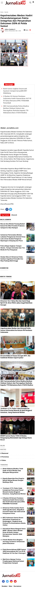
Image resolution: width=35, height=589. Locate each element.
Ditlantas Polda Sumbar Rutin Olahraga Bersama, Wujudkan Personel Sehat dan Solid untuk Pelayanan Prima (14, 510)
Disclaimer (17, 586)
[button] (33, 1)
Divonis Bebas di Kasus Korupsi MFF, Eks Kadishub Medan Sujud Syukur (15, 357)
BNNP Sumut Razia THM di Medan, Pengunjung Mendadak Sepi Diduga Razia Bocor (16, 438)
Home (1, 12)
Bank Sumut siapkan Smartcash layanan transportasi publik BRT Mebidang (15, 91)
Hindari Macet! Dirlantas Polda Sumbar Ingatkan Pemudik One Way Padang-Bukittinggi (11, 259)
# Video (3, 460)
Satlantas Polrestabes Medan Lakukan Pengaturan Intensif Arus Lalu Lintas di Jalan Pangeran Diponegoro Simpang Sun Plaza (12, 238)
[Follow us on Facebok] (3, 581)
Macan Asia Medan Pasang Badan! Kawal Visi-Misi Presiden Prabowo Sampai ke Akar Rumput (12, 226)
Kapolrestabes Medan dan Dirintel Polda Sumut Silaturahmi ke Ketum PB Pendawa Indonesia (16, 330)
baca (26, 30)
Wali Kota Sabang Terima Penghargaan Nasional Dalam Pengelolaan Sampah (13, 561)
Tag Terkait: (5, 215)
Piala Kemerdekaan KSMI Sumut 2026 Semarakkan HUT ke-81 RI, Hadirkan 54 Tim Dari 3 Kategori (14, 551)
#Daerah (14, 215)
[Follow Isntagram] (11, 581)
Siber (10, 586)
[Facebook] (7, 209)
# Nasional (4, 453)
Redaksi (4, 586)
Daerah (6, 12)
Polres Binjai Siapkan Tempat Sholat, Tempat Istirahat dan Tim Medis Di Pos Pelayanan (12, 248)
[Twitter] (10, 209)
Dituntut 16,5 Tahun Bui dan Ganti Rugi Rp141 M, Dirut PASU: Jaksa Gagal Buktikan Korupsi (16, 303)
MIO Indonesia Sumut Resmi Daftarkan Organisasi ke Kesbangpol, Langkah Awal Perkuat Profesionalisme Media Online (14, 521)
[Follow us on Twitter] (7, 581)
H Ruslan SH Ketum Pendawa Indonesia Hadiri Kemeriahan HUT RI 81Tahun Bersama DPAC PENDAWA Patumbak (14, 500)
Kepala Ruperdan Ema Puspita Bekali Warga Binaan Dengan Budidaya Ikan (13, 480)
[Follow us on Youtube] (15, 581)
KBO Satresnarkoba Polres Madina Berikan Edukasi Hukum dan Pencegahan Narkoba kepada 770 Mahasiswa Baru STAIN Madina (16, 383)
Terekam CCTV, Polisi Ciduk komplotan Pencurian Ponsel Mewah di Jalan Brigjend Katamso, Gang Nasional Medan (16, 410)
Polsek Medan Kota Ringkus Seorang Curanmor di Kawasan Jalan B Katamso (14, 541)
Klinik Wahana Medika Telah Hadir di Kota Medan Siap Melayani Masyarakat (13, 470)
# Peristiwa (4, 457)
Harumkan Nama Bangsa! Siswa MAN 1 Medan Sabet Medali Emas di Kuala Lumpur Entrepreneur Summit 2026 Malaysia (14, 532)
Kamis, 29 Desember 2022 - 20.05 (13, 30)
